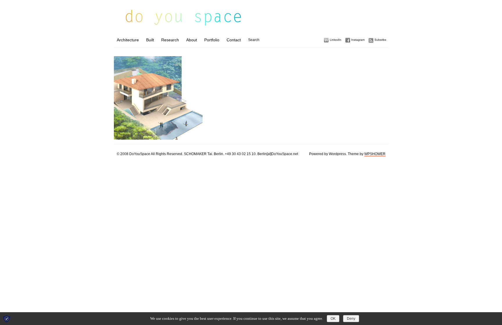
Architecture (128, 40)
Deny (351, 319)
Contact (234, 40)
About (191, 40)
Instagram (358, 39)
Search (253, 40)
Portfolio (211, 40)
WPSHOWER (375, 154)
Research (170, 40)
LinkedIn (335, 39)
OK (333, 319)
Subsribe (380, 39)
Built (150, 40)
